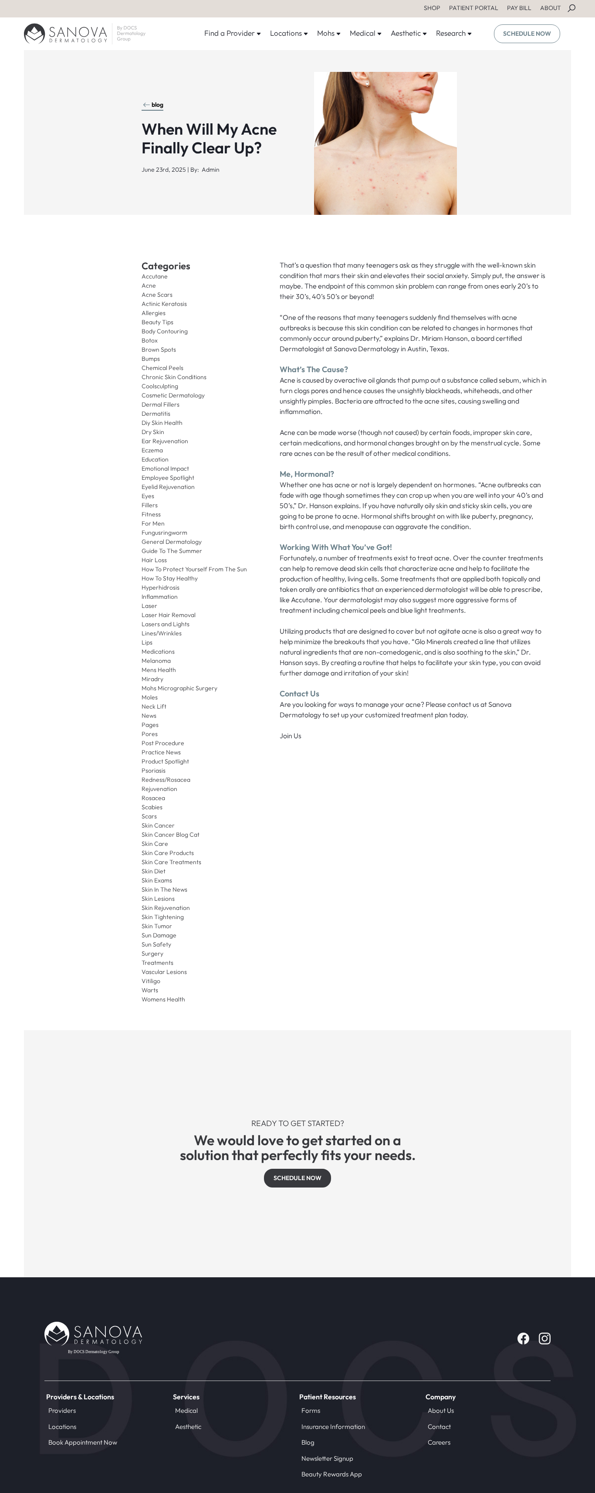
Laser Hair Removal (169, 615)
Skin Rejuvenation (166, 908)
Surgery (152, 953)
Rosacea (153, 798)
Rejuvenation (159, 789)
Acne (149, 285)
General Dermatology (172, 542)
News (149, 715)
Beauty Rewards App (331, 1474)
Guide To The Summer (172, 551)
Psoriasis (154, 770)
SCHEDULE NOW (527, 33)
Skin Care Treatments (171, 862)
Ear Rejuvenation (165, 441)
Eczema (152, 450)
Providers (62, 1410)
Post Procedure (163, 743)
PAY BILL (519, 8)
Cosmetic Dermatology (173, 395)
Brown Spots (159, 349)
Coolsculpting (160, 386)
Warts (150, 990)
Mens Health (159, 670)
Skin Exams (157, 880)
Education (155, 459)
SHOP (432, 8)
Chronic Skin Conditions (174, 377)
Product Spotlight (165, 761)
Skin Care (155, 844)
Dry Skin (153, 432)
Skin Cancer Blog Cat (170, 834)
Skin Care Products (168, 853)
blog (157, 105)
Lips (147, 642)
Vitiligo (151, 981)
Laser (149, 606)
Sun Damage (159, 935)
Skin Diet (154, 871)
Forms (310, 1410)
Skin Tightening (163, 917)
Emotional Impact (165, 468)
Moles (150, 697)
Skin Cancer (158, 825)
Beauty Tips (157, 322)
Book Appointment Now (82, 1442)
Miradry (152, 679)
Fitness (151, 514)
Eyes (148, 496)
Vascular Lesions (164, 972)
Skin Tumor (157, 926)
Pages (150, 725)
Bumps (151, 359)
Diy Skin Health (162, 423)
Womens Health (163, 999)
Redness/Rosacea (166, 780)
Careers (439, 1442)
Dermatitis (156, 413)
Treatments (157, 963)
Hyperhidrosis (160, 587)
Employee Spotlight (168, 478)
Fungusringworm (164, 532)
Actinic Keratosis (164, 304)
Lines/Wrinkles (162, 633)
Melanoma (156, 661)
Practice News (161, 752)
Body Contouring (165, 331)
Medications (158, 651)
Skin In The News (164, 889)
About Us (441, 1410)
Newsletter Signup (327, 1458)
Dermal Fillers (160, 404)
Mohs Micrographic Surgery (179, 688)
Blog (307, 1442)
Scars (149, 816)
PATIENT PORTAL (473, 8)
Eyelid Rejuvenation (168, 487)
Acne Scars (157, 295)
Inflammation (160, 597)
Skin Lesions (158, 899)
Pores (150, 734)
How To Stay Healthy (170, 578)
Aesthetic (188, 1426)
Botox (150, 340)
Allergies (154, 313)
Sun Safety (156, 944)
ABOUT (550, 8)
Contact (439, 1426)
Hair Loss (154, 560)
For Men (153, 523)
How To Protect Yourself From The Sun (194, 569)
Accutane (155, 276)
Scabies (152, 807)
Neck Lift (154, 706)
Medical (186, 1410)
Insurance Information (333, 1426)
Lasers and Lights (165, 624)
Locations (62, 1426)
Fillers (150, 505)
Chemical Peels (162, 368)
